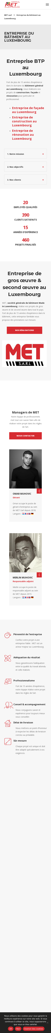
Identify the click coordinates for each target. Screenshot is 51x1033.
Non (18, 1029)
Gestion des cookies (33, 1029)
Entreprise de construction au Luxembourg (24, 121)
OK (10, 1029)
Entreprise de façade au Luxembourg (28, 110)
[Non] (47, 1022)
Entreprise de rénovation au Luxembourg (23, 135)
